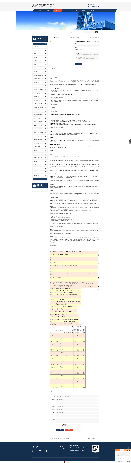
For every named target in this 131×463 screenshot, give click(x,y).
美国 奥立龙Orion (37, 60)
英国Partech (36, 50)
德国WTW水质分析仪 (38, 111)
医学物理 (36, 150)
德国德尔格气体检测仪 (38, 139)
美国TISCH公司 (62, 448)
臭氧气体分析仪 (37, 46)
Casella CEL (36, 68)
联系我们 (92, 10)
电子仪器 (36, 168)
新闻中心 (66, 10)
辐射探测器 (36, 171)
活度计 (35, 64)
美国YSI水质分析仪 (38, 93)
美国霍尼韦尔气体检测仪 (39, 143)
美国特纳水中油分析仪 (38, 107)
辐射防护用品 (36, 82)
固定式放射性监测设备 (38, 78)
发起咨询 (128, 461)
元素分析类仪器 (37, 118)
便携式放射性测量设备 (38, 75)
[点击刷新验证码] (64, 425)
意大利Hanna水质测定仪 (38, 114)
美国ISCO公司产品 (37, 96)
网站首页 (40, 10)
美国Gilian (36, 71)
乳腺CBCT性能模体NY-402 (93, 438)
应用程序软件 (36, 175)
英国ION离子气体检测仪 (38, 136)
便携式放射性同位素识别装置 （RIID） (39, 157)
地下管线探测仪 (37, 146)
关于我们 (48, 10)
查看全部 (35, 190)
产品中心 (57, 10)
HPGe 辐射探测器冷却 (38, 154)
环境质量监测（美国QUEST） (39, 89)
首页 (75, 37)
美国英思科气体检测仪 (38, 132)
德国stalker (36, 53)
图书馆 (35, 161)
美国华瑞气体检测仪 (38, 128)
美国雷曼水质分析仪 (38, 103)
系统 (35, 164)
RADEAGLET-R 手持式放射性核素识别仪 (61, 438)
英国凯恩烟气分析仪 (38, 125)
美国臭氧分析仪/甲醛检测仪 (39, 121)
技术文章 (75, 10)
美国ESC (36, 57)
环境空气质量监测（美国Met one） (39, 85)
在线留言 (84, 10)
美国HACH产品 (37, 100)
